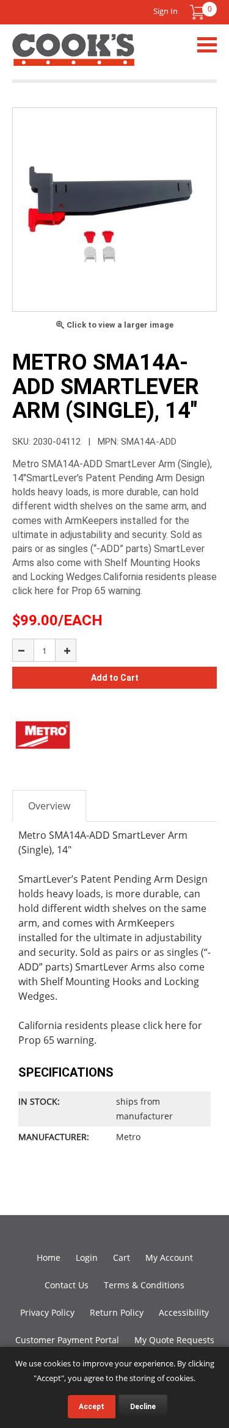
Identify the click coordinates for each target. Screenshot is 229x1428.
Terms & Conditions (144, 1285)
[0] (197, 12)
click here (164, 1025)
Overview (49, 806)
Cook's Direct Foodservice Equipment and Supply (73, 57)
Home (48, 1257)
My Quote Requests (174, 1340)
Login (87, 1257)
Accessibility (184, 1312)
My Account (169, 1257)
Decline (143, 1406)
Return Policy (117, 1312)
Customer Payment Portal (67, 1340)
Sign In (165, 10)
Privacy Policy (47, 1312)
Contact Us (67, 1285)
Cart (121, 1257)
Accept (91, 1406)
